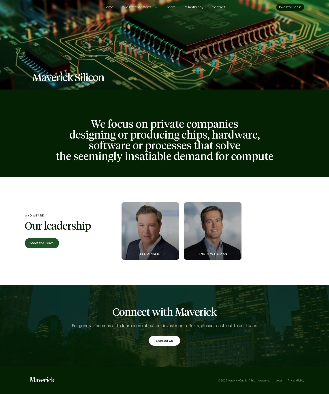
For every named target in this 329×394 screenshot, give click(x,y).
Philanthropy (193, 7)
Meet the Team (41, 243)
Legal (279, 380)
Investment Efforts (137, 7)
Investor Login (290, 7)
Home (108, 7)
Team (170, 7)
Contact (218, 7)
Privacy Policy (296, 380)
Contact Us (164, 340)
